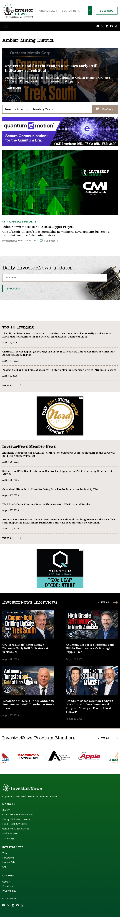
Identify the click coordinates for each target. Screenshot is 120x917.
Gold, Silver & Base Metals (15, 828)
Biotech (6, 809)
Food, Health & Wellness (14, 823)
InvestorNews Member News (29, 447)
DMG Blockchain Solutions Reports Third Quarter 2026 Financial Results (46, 504)
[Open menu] (5, 26)
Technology (8, 837)
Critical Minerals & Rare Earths (19, 221)
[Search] (90, 10)
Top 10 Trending (17, 327)
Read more (13, 88)
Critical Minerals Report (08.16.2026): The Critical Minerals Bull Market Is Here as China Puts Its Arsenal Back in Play (58, 353)
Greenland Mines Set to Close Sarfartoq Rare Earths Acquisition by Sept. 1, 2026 (50, 489)
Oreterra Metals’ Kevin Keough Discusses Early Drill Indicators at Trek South (51, 68)
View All (8, 385)
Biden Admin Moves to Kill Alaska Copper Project (38, 227)
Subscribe (106, 11)
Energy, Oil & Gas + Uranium (16, 819)
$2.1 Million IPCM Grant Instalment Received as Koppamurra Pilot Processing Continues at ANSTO (57, 473)
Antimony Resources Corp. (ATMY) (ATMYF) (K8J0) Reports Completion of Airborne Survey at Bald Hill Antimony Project (58, 454)
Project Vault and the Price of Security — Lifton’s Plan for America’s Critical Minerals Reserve (59, 370)
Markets (106, 109)
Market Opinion (10, 833)
